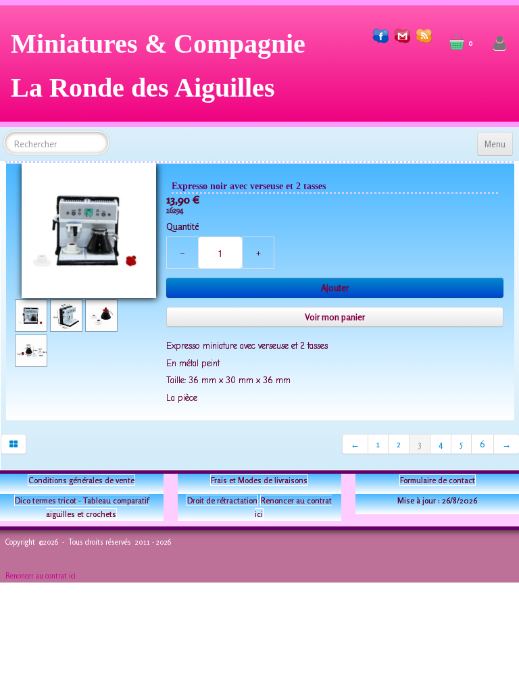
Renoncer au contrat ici (40, 575)
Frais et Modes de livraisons (259, 480)
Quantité (182, 226)
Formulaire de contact (437, 480)
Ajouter (335, 287)
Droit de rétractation (222, 500)
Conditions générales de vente (81, 480)
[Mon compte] (499, 43)
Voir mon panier (335, 317)
